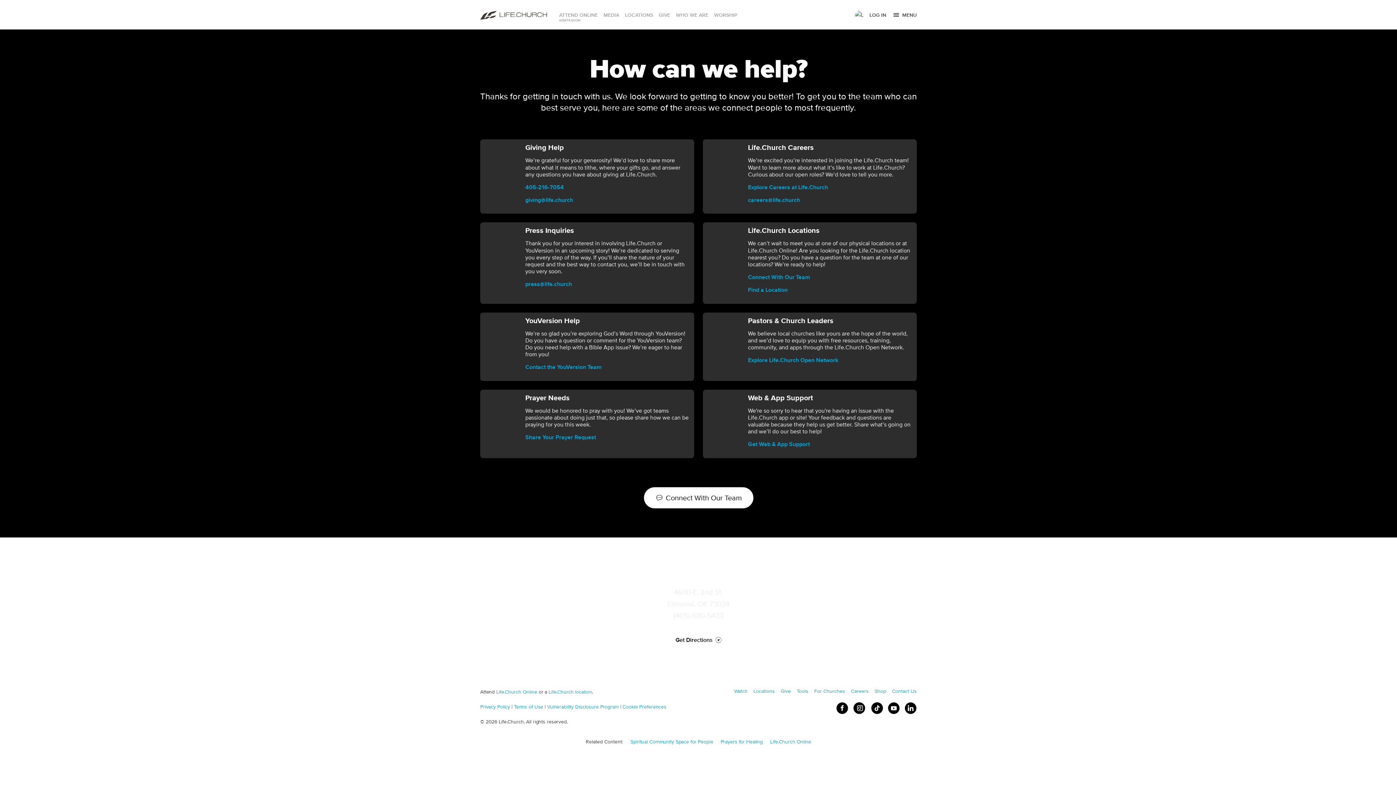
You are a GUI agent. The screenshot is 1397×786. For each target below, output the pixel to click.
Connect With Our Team (779, 277)
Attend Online (578, 15)
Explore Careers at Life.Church (788, 187)
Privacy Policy (495, 706)
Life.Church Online (516, 691)
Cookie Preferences (644, 706)
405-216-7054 (544, 187)
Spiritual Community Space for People (671, 741)
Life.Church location (570, 691)
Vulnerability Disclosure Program (583, 706)
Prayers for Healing (742, 741)
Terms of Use (528, 706)
